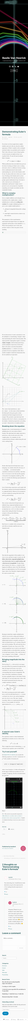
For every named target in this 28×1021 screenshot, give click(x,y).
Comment (21, 948)
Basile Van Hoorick (14, 57)
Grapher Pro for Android (9, 754)
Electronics (4, 965)
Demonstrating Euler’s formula (10, 997)
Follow (5, 1013)
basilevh (5, 137)
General (4, 968)
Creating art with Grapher (9, 986)
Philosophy (4, 972)
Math (11, 137)
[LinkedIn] (13, 66)
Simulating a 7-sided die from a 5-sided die (14, 858)
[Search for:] (9, 958)
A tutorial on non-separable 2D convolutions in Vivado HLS (13, 990)
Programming (5, 974)
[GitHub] (10, 66)
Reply (7, 894)
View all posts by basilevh (7, 848)
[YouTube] (18, 66)
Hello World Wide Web (8, 856)
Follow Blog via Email (8, 1002)
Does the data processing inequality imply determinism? (11, 982)
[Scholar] (15, 66)
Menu (14, 70)
